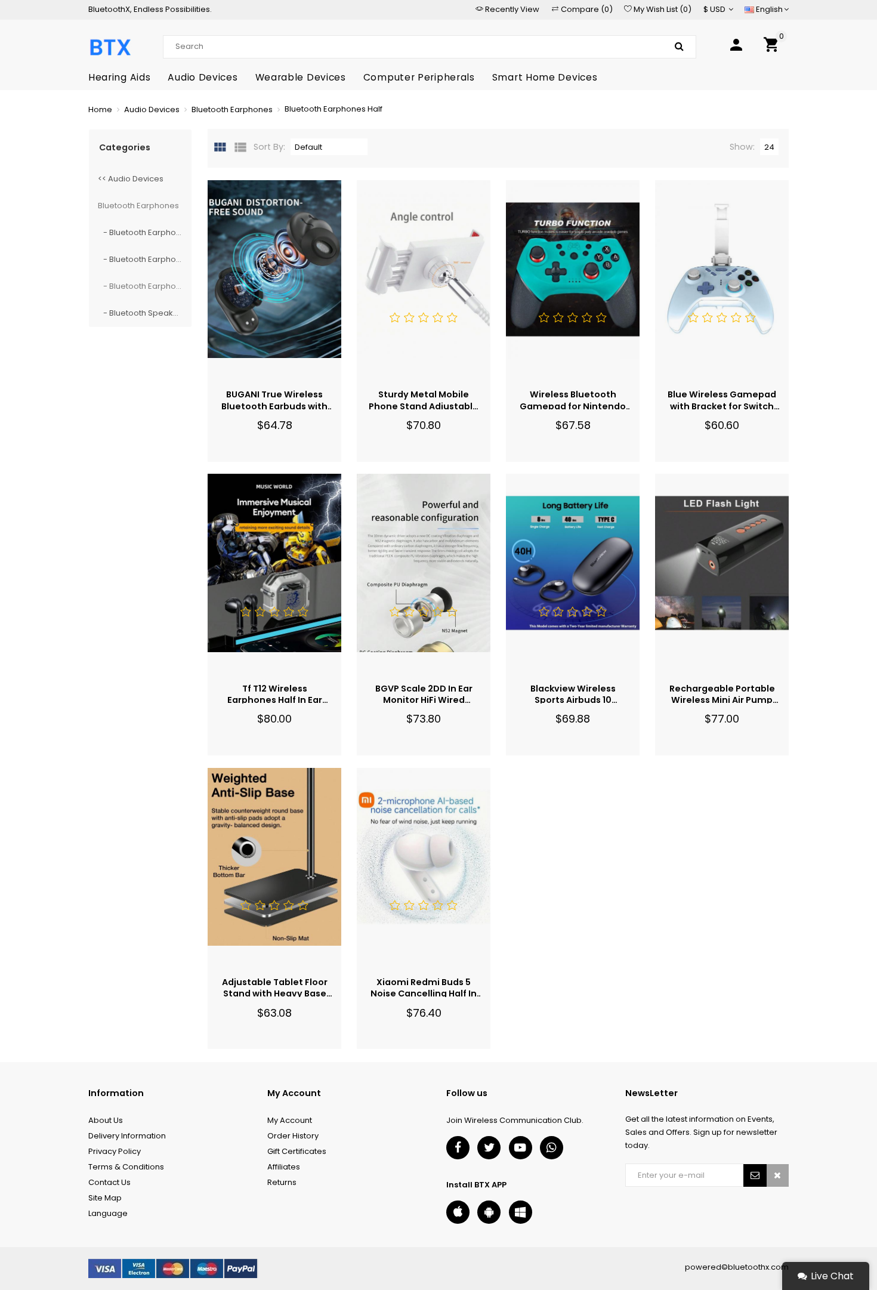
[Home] (110, 46)
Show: (742, 147)
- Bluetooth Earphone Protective (145, 259)
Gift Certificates (296, 1151)
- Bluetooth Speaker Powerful (145, 313)
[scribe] (755, 1175)
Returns (282, 1182)
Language (108, 1213)
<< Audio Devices (130, 178)
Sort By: (269, 147)
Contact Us (109, 1182)
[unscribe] (778, 1175)
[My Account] (736, 47)
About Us (105, 1120)
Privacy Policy (114, 1151)
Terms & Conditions (126, 1166)
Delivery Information (127, 1135)
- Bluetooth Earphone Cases (145, 232)
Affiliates (283, 1166)
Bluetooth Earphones (138, 205)
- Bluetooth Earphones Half (145, 286)
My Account (289, 1120)
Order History (293, 1135)
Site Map (105, 1197)
